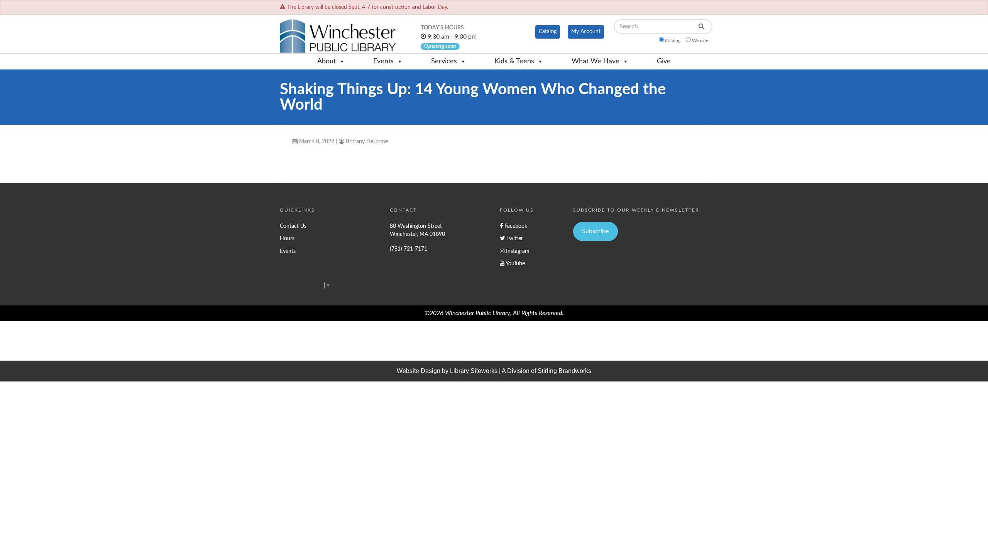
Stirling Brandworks (564, 371)
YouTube (514, 263)
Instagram (517, 251)
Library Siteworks (473, 371)
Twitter (514, 238)
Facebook (515, 226)
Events (383, 61)
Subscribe (595, 231)
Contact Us (293, 226)
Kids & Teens (514, 61)
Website (700, 40)
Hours (287, 238)
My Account (586, 31)
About (326, 61)
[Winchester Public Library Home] (338, 36)
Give (664, 61)
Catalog (548, 31)
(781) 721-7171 (408, 249)
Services (444, 61)
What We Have (595, 61)
